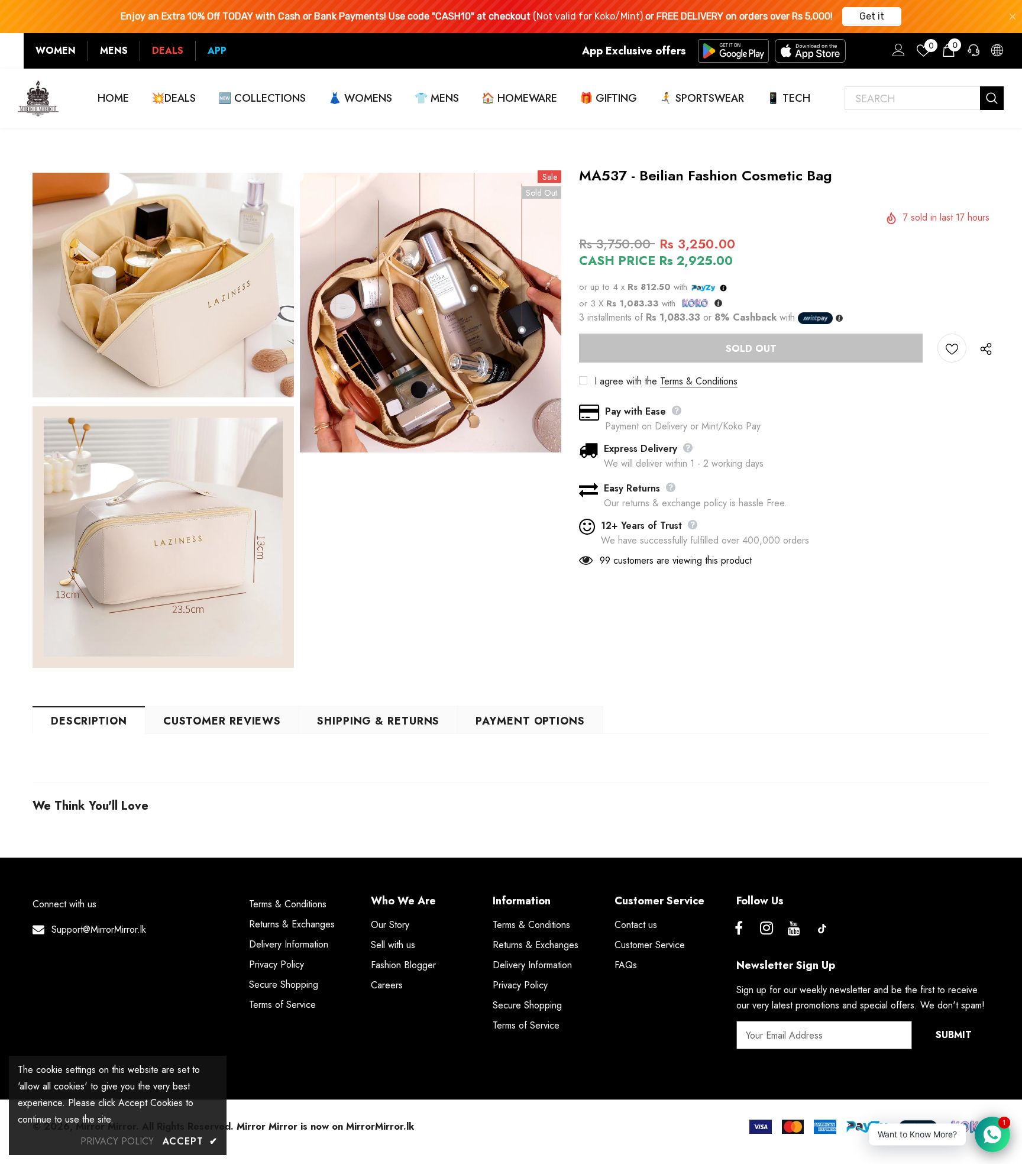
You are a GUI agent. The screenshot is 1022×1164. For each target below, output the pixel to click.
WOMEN (55, 50)
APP (217, 50)
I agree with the (625, 381)
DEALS (167, 50)
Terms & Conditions (699, 381)
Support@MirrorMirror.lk (98, 929)
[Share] (982, 348)
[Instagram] (766, 928)
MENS (114, 50)
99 (605, 560)
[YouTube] (794, 928)
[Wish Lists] (951, 348)
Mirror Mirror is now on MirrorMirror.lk (325, 1126)
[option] (163, 421)
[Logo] (38, 98)
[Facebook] (738, 928)
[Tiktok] (822, 928)
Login (896, 53)
